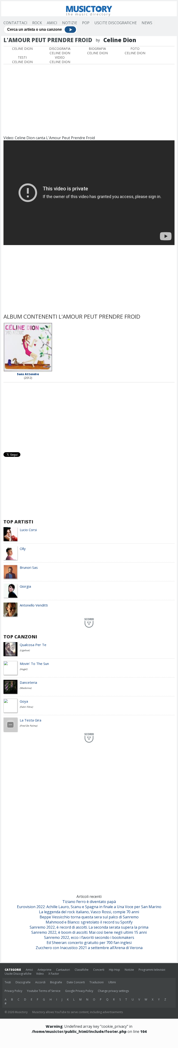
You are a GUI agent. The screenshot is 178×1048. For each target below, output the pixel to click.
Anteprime (44, 970)
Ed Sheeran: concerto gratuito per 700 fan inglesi (89, 942)
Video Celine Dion (60, 59)
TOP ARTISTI (18, 522)
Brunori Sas (29, 567)
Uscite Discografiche (115, 22)
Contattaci (15, 22)
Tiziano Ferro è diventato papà (89, 901)
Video (40, 974)
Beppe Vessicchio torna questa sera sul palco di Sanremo (89, 917)
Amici (52, 22)
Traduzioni (96, 982)
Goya (24, 701)
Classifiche (82, 970)
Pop (85, 22)
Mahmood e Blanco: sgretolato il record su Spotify (89, 922)
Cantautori (63, 970)
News (147, 22)
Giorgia (25, 586)
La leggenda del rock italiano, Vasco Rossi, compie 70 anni (89, 911)
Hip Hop (114, 970)
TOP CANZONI (20, 637)
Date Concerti (76, 982)
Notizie (69, 22)
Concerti (98, 970)
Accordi (40, 982)
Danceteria (28, 682)
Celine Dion (22, 48)
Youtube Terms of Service (43, 991)
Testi (8, 982)
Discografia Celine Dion (59, 50)
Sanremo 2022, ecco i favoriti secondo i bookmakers (89, 937)
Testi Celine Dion (22, 59)
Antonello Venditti (34, 605)
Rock (37, 22)
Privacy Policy (13, 991)
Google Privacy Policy (79, 991)
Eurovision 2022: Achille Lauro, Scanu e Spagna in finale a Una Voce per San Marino (89, 906)
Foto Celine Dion (135, 50)
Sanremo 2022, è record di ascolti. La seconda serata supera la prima (89, 927)
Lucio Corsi (28, 529)
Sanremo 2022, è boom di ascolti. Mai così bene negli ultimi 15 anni (89, 932)
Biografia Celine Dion (97, 50)
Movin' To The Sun (34, 663)
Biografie (56, 982)
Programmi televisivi (152, 970)
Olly (23, 548)
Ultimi (112, 982)
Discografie (23, 982)
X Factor (53, 974)
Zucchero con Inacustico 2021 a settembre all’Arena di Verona (89, 947)
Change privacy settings (113, 991)
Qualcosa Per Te (33, 644)
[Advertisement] (89, 99)
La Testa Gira (30, 720)
